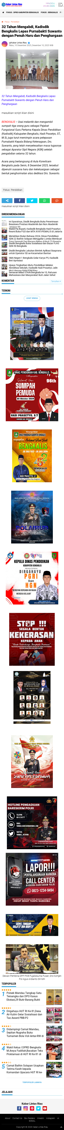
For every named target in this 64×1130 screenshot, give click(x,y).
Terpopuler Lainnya (32, 1082)
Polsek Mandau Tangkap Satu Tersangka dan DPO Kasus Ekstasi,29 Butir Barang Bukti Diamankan (24, 998)
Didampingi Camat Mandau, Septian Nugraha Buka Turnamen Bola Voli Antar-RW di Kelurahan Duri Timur (25, 1034)
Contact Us (17, 1118)
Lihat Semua (32, 298)
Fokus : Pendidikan (12, 22)
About (7, 1118)
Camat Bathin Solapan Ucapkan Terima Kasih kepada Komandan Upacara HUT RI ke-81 (25, 1070)
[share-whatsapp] (44, 200)
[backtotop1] (61, 1127)
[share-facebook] (19, 200)
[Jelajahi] (60, 5)
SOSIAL (32, 1121)
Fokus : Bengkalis (49, 12)
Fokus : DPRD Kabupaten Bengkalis (22, 12)
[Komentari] (57, 200)
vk (58, 1118)
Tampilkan (55, 281)
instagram (50, 1118)
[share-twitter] (32, 200)
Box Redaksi (29, 1118)
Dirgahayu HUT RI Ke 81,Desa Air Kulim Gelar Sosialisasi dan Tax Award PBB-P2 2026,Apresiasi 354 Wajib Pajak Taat (25, 1018)
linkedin (40, 1118)
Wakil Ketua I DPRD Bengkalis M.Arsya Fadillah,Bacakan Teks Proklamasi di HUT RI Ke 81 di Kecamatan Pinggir (25, 1052)
